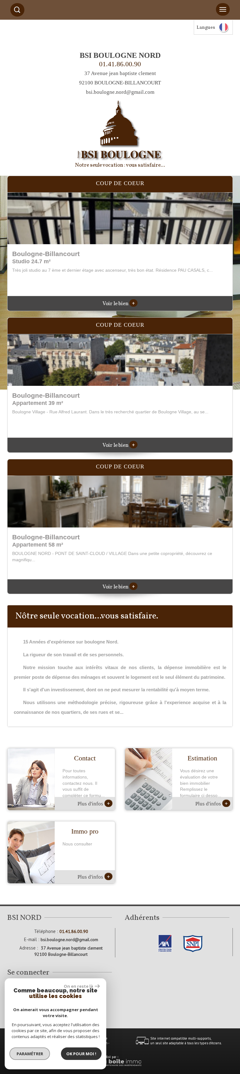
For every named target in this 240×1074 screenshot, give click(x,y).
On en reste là (78, 986)
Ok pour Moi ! (81, 1053)
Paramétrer (30, 1053)
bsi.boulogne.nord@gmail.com (120, 92)
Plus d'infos (94, 803)
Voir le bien (118, 303)
